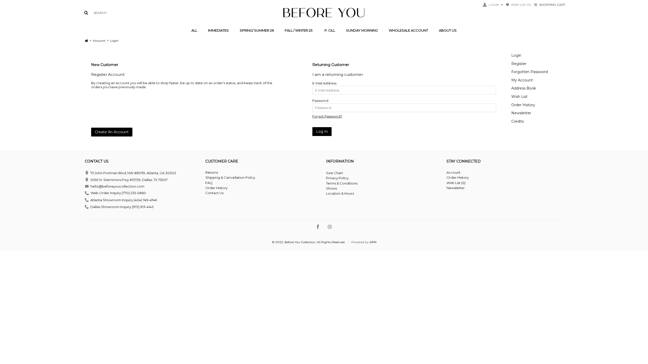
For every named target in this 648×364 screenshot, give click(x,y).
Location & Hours (340, 193)
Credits (517, 121)
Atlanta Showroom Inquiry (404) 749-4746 (123, 200)
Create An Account (112, 132)
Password (320, 101)
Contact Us (214, 193)
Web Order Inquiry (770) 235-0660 (118, 193)
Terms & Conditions (341, 183)
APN (373, 242)
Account (453, 172)
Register (518, 63)
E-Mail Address (324, 83)
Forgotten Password (529, 72)
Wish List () (456, 183)
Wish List (519, 96)
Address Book (523, 88)
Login (516, 55)
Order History (523, 105)
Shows (331, 188)
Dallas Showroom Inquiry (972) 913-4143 (122, 206)
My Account (522, 80)
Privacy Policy (337, 178)
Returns (211, 172)
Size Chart (334, 173)
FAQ (209, 183)
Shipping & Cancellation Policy (230, 177)
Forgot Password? (327, 116)
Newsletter (521, 113)
